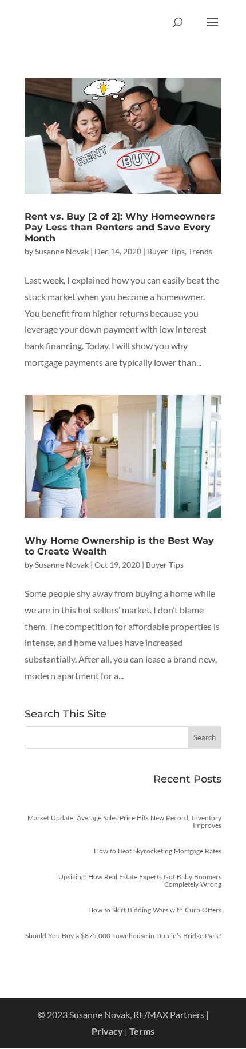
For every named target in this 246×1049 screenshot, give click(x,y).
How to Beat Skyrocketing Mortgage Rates (157, 851)
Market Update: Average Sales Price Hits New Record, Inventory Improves (124, 821)
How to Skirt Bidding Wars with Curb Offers (154, 910)
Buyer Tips (166, 251)
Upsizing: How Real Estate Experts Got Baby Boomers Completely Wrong (139, 880)
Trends (200, 251)
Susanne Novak (62, 251)
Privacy (107, 1031)
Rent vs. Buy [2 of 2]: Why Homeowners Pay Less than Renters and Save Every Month (120, 227)
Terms (141, 1031)
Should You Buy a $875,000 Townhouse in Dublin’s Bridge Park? (123, 935)
